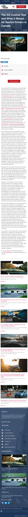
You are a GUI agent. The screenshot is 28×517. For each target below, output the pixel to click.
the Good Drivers (8, 252)
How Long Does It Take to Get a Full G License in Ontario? (14, 487)
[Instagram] (12, 503)
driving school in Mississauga (16, 124)
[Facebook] (3, 503)
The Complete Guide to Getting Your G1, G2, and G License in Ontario (13, 325)
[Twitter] (6, 503)
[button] (13, 6)
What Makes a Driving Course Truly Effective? (13, 400)
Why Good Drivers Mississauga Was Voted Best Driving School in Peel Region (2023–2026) (13, 376)
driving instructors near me (13, 108)
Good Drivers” (5, 124)
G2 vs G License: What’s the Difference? (12, 276)
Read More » (3, 281)
